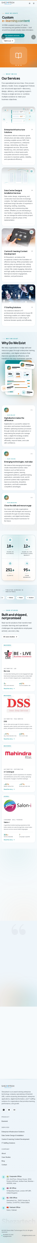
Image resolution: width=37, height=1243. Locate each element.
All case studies (9, 637)
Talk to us (7, 38)
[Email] (14, 1110)
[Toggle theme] (29, 3)
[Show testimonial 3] (19, 999)
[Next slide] (33, 37)
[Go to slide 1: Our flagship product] (14, 65)
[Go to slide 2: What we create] (18, 65)
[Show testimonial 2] (15, 999)
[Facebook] (9, 1110)
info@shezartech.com (28, 1235)
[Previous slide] (3, 37)
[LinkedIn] (4, 1110)
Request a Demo (14, 1048)
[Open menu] (33, 3)
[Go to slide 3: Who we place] (22, 65)
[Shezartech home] (8, 3)
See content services (11, 33)
